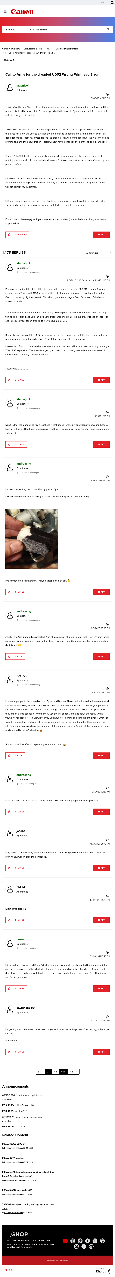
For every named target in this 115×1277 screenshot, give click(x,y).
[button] (99, 613)
